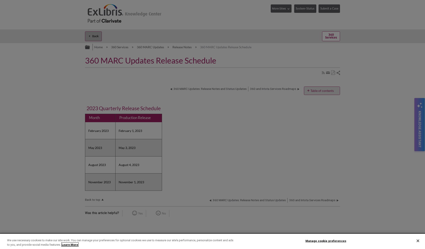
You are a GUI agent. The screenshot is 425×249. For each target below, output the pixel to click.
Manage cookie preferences (325, 241)
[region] (212, 241)
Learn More (70, 244)
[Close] (418, 241)
